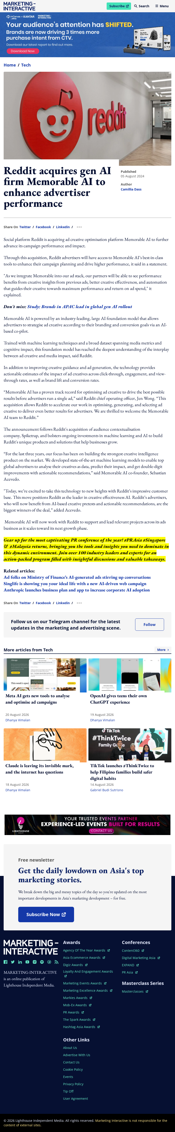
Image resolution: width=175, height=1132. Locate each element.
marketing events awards (83, 983)
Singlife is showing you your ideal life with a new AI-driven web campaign (75, 583)
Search (144, 6)
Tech (26, 65)
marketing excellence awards (86, 990)
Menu (164, 6)
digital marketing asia (139, 958)
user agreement (75, 1098)
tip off (68, 1091)
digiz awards (75, 965)
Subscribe (120, 7)
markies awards (77, 998)
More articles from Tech (84, 650)
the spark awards (79, 1019)
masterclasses (135, 991)
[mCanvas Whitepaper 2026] (87, 34)
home (10, 65)
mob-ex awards (77, 1005)
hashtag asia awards (79, 1027)
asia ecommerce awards (82, 957)
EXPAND (130, 965)
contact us (71, 1062)
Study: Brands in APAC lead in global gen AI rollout (79, 306)
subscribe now (50, 916)
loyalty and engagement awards (88, 971)
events (68, 1077)
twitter (25, 227)
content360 (133, 950)
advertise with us (76, 1055)
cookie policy (73, 1069)
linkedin (63, 227)
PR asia (130, 972)
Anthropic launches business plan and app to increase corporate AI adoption (77, 590)
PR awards (73, 1012)
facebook (43, 227)
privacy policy (73, 1084)
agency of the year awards (84, 950)
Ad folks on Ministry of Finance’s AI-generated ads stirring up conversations (77, 577)
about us (70, 1047)
